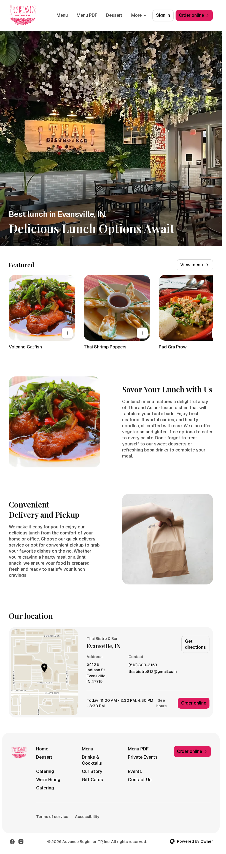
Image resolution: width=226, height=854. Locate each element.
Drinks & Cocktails (92, 760)
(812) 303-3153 (142, 665)
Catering (45, 771)
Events (135, 771)
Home (42, 749)
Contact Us (140, 780)
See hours (161, 703)
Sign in (163, 15)
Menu (62, 15)
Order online (193, 703)
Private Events (143, 757)
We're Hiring (48, 780)
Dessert (114, 15)
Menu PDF (87, 15)
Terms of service (52, 816)
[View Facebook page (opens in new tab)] (12, 841)
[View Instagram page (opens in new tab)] (21, 841)
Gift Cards (92, 780)
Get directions (195, 644)
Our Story (92, 771)
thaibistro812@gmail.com (152, 671)
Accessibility (87, 816)
